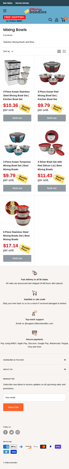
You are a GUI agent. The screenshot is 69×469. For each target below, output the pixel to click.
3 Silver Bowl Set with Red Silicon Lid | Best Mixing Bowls (50, 165)
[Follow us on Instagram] (17, 432)
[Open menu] (4, 10)
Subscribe (13, 407)
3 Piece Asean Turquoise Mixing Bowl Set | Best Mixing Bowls (17, 165)
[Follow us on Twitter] (11, 432)
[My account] (56, 20)
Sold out (17, 118)
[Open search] (50, 20)
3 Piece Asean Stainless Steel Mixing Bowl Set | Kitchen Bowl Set (16, 95)
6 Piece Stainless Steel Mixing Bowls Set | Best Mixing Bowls (16, 236)
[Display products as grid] (59, 51)
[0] (63, 20)
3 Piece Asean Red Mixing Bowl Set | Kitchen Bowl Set (48, 95)
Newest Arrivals (22, 3)
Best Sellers (7, 3)
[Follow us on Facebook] (5, 432)
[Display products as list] (64, 51)
